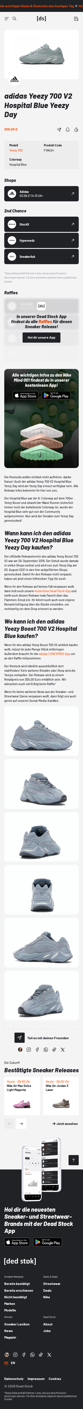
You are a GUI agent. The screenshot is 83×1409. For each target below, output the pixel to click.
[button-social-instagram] (28, 1049)
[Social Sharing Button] (19, 1038)
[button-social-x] (62, 1049)
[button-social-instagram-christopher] (20, 1049)
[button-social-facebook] (37, 1049)
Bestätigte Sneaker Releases (41, 1070)
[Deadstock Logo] (41, 18)
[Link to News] (14, 18)
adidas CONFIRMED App (54, 654)
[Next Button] (21, 1124)
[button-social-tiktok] (54, 1049)
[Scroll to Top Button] (74, 1160)
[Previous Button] (9, 1124)
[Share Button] (59, 129)
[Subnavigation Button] (6, 18)
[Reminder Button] (67, 129)
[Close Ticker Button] (76, 5)
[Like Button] (76, 129)
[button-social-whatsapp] (45, 1049)
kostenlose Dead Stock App (52, 591)
